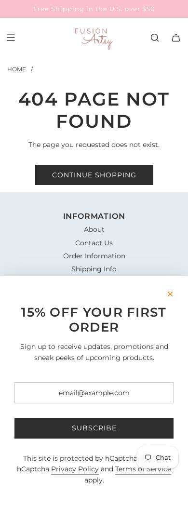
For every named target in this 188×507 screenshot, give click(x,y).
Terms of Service (143, 469)
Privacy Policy (75, 469)
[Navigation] (10, 37)
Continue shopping (94, 175)
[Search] (154, 37)
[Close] (170, 294)
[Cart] (176, 37)
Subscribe (94, 428)
